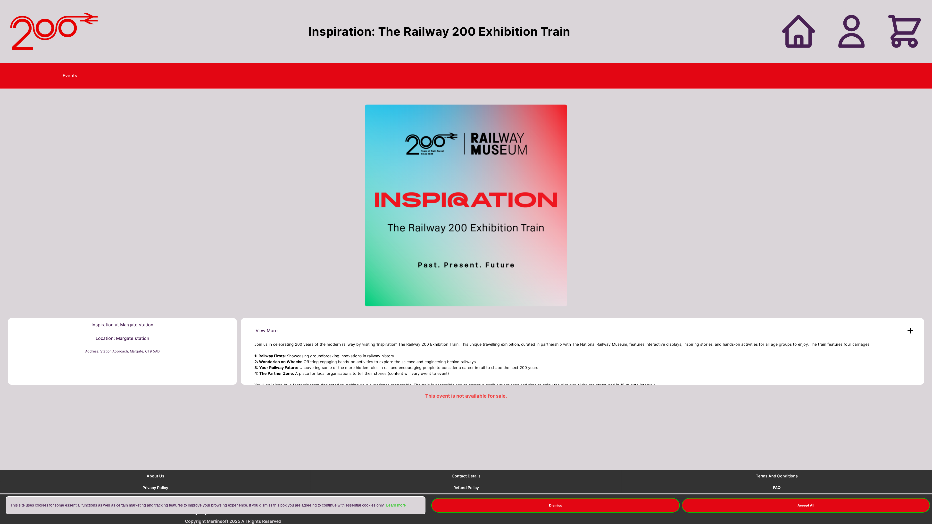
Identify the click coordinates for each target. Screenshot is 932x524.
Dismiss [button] (555, 505)
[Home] (54, 31)
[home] (798, 31)
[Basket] (904, 31)
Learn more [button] (396, 505)
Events (70, 75)
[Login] (851, 31)
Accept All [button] (806, 505)
